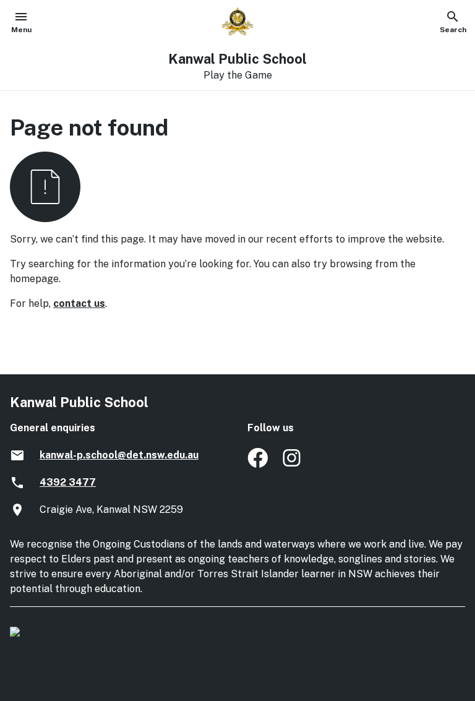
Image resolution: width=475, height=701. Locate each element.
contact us (79, 303)
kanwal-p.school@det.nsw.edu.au (119, 455)
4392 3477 (68, 482)
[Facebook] (257, 464)
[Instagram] (293, 464)
